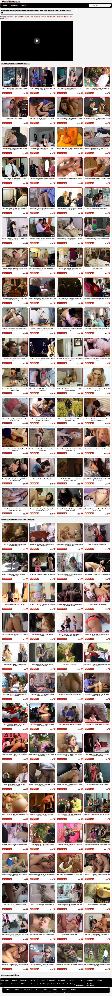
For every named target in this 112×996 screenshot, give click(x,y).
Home (5, 5)
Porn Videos (4, 980)
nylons (27, 17)
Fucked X (42, 980)
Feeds (45, 989)
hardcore (37, 17)
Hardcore (10, 17)
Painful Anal (4, 984)
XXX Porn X (52, 980)
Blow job (14, 980)
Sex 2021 (42, 984)
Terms (8, 989)
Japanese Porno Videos (80, 984)
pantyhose (21, 17)
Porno (33, 984)
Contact (73, 989)
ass (71, 17)
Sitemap (54, 989)
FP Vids (80, 980)
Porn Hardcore (52, 984)
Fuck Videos (14, 984)
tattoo (54, 17)
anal (32, 17)
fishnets (66, 17)
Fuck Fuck (99, 980)
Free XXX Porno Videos (90, 984)
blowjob (49, 17)
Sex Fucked (61, 980)
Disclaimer (27, 989)
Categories (14, 5)
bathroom (60, 17)
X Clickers (24, 984)
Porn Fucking (71, 984)
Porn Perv (71, 980)
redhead (43, 17)
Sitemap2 (64, 989)
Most (22, 5)
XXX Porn (33, 980)
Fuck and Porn (61, 984)
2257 (36, 989)
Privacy (17, 989)
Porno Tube (23, 980)
